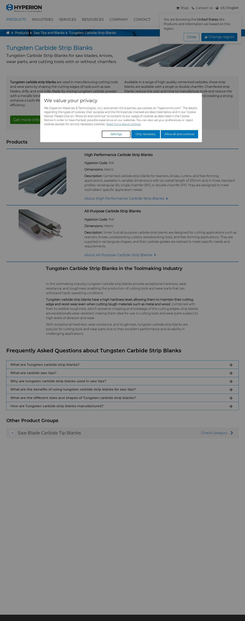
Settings (116, 134)
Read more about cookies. (123, 124)
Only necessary (146, 134)
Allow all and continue (179, 134)
